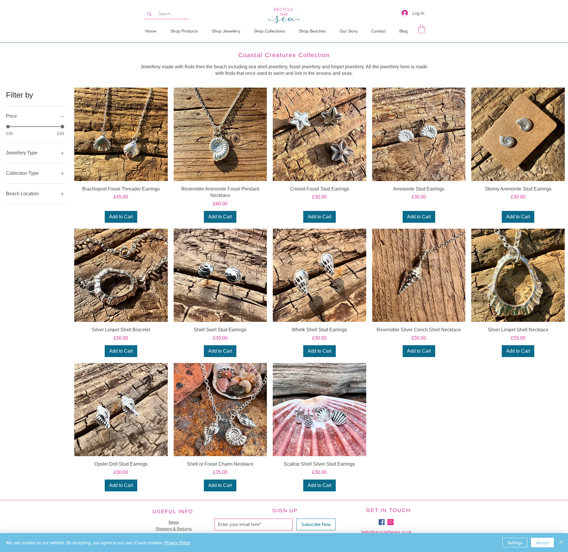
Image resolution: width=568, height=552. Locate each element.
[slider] (8, 126)
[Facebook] (382, 522)
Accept (542, 542)
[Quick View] (121, 134)
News (174, 522)
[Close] (560, 542)
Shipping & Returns (174, 528)
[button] (270, 31)
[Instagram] (390, 522)
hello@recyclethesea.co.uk (386, 532)
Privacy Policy (177, 542)
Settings (514, 542)
